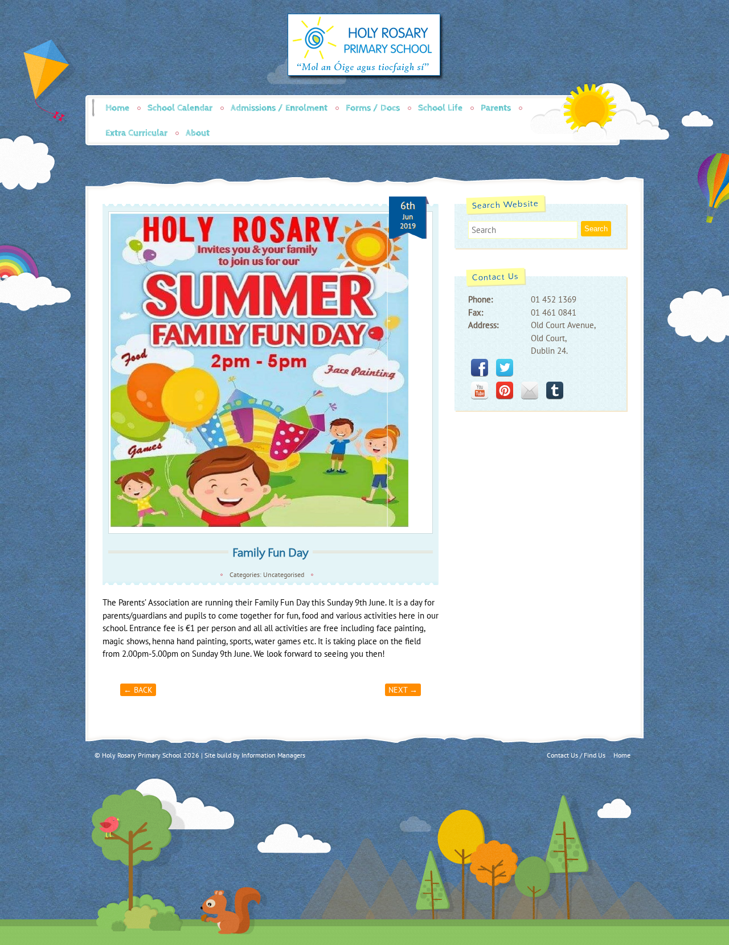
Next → (402, 690)
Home (117, 108)
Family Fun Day (270, 552)
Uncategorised (283, 574)
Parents (496, 108)
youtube (479, 390)
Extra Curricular (136, 133)
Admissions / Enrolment (279, 108)
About (198, 133)
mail (529, 390)
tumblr (554, 390)
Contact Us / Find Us (576, 755)
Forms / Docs (373, 108)
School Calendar (180, 108)
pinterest (504, 390)
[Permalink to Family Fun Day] (270, 372)
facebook (479, 367)
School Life (440, 108)
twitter (504, 367)
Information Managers (273, 755)
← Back (138, 690)
